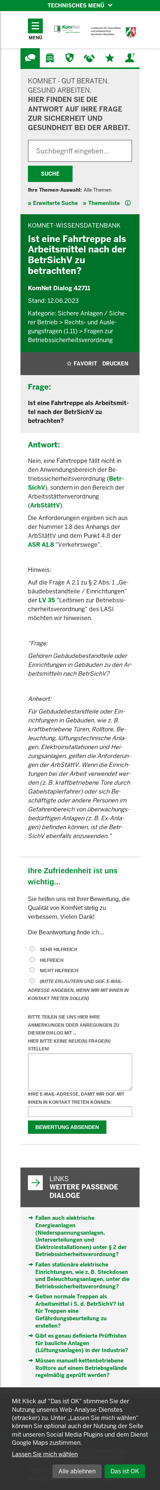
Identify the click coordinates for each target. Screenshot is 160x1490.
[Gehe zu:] (30, 57)
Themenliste (104, 203)
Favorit (85, 363)
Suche (50, 173)
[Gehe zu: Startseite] (67, 29)
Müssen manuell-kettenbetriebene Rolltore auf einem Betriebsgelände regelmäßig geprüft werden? (81, 1367)
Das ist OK (125, 1471)
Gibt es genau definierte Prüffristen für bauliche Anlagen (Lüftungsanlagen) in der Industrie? (81, 1343)
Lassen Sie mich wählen (45, 1454)
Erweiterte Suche (55, 203)
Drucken (115, 363)
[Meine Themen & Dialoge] (109, 57)
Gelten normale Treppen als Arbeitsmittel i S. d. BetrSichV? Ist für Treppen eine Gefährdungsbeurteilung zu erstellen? (79, 1311)
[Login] (129, 57)
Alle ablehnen (77, 1471)
